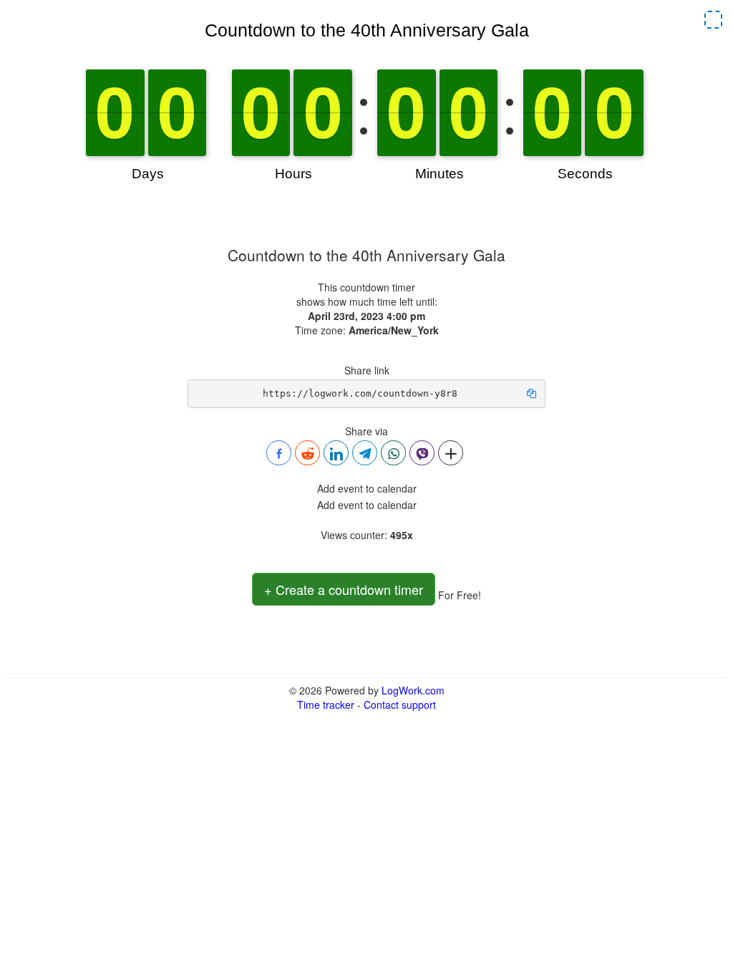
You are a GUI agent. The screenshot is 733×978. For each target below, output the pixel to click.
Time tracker (325, 704)
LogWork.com (413, 690)
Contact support (400, 704)
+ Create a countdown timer (343, 589)
